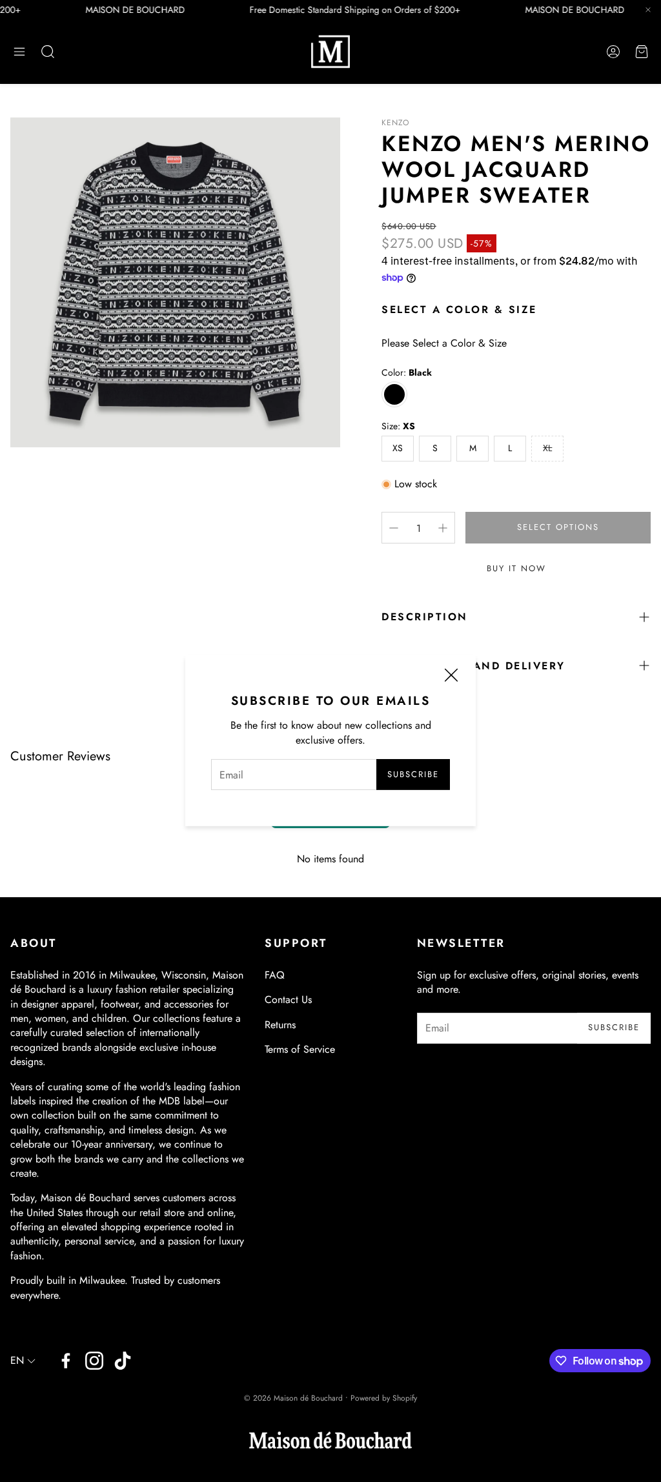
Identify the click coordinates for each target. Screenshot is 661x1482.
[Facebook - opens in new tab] (66, 1361)
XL (547, 448)
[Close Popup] (451, 677)
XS (397, 448)
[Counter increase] (442, 528)
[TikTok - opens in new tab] (123, 1361)
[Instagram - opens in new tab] (94, 1361)
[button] (19, 52)
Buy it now (516, 568)
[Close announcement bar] (648, 9)
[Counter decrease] (393, 528)
